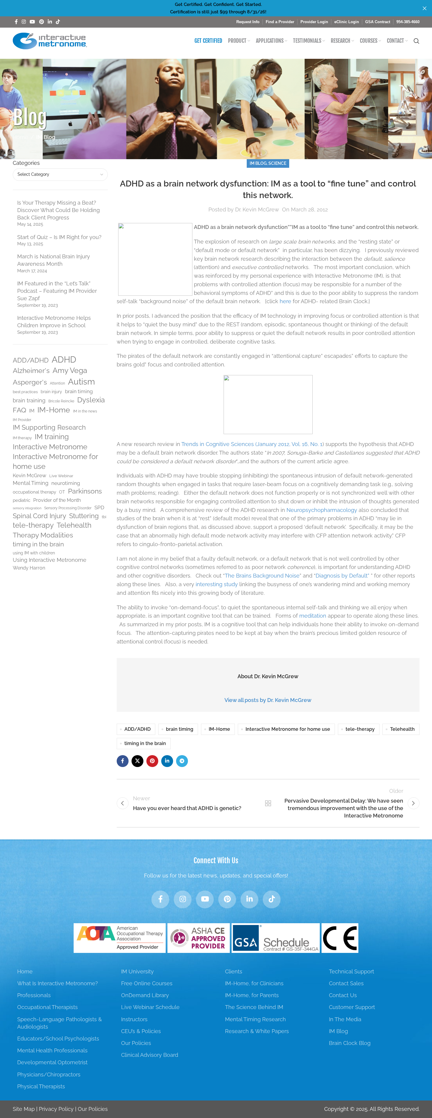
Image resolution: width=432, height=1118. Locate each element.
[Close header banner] (424, 8)
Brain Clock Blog (350, 1043)
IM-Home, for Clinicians (254, 983)
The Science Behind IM (254, 1007)
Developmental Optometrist (52, 1062)
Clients (233, 971)
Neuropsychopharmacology (322, 510)
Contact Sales (346, 983)
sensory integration (27, 508)
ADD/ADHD (31, 360)
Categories (26, 163)
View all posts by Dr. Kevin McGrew (267, 700)
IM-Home (53, 410)
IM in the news (85, 411)
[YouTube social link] (32, 21)
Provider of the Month (57, 500)
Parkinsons (85, 491)
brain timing (79, 391)
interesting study (217, 584)
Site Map (24, 1109)
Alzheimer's (31, 370)
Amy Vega (70, 370)
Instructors (134, 1019)
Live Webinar (61, 476)
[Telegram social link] (182, 761)
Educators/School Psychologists (58, 1038)
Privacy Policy (56, 1109)
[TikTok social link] (58, 21)
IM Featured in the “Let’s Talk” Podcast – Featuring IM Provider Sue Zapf (57, 290)
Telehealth (74, 525)
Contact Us (343, 995)
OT (62, 492)
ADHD (64, 359)
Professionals (34, 995)
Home (20, 137)
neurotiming (65, 483)
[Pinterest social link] (41, 21)
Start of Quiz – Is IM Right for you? (59, 237)
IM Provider (22, 420)
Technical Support (351, 971)
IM (31, 411)
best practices (25, 392)
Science (277, 163)
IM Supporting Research (49, 427)
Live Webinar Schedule (150, 1007)
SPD (99, 507)
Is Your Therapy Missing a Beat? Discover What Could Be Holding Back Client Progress (58, 210)
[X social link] (137, 761)
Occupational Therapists (47, 1007)
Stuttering (84, 516)
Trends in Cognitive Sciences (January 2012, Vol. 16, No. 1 (251, 444)
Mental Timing (30, 483)
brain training (29, 400)
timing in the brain (38, 544)
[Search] (416, 41)
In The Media (345, 1019)
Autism (81, 381)
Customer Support (352, 1007)
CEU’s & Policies (141, 1031)
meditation (312, 616)
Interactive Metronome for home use (55, 462)
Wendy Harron (29, 568)
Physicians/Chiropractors (48, 1074)
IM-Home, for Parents (252, 995)
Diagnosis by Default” (343, 576)
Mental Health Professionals (52, 1050)
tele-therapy (33, 525)
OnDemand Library (145, 995)
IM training (52, 437)
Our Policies (136, 1043)
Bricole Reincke (61, 401)
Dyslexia (91, 400)
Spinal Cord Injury (39, 516)
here (285, 301)
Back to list (267, 803)
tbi (104, 517)
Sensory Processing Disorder (67, 508)
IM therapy (22, 438)
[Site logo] (50, 40)
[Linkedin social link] (50, 21)
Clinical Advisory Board (149, 1055)
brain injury (51, 391)
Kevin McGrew (29, 475)
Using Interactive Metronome (49, 560)
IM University (137, 971)
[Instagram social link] (24, 21)
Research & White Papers (257, 1031)
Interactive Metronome (50, 446)
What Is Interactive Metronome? (57, 983)
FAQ (19, 410)
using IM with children (34, 553)
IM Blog (45, 137)
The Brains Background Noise (262, 576)
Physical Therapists (41, 1086)
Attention (57, 383)
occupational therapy (34, 491)
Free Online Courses (147, 983)
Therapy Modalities (43, 535)
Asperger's (30, 382)
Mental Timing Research (255, 1019)
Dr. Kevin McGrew (257, 209)
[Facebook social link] (16, 21)
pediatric (21, 500)
